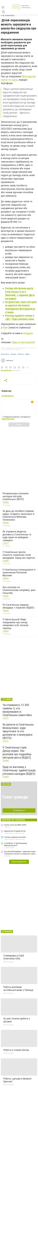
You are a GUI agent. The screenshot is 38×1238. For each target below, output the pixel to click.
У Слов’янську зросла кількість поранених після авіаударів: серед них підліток (19, 555)
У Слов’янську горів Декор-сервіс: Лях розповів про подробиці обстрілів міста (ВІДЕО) (17, 752)
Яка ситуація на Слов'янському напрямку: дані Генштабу (19, 590)
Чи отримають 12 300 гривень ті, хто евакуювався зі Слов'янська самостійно (17, 710)
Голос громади (15, 797)
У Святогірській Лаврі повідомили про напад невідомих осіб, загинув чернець (15, 624)
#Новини (13, 354)
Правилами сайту (8, 419)
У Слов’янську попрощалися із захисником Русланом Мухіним (19, 572)
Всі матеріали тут (19, 810)
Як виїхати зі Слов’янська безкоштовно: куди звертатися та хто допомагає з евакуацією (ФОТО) (18, 731)
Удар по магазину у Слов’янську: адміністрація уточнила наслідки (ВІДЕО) (19, 770)
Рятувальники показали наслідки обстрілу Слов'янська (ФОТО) (15, 496)
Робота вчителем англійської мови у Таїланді (18, 988)
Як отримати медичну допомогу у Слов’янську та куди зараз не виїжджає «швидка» (17, 536)
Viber (5, 327)
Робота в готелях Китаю (16, 1050)
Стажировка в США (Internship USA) (13, 957)
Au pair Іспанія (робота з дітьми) (16, 1020)
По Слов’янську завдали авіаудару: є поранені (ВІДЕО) (18, 606)
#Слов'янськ (5, 354)
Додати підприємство (19, 862)
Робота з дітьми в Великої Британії (17, 1080)
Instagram (28, 333)
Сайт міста (9, 360)
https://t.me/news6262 (23, 342)
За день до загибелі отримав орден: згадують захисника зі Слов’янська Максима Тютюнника (18, 515)
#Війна (27, 354)
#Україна (21, 354)
